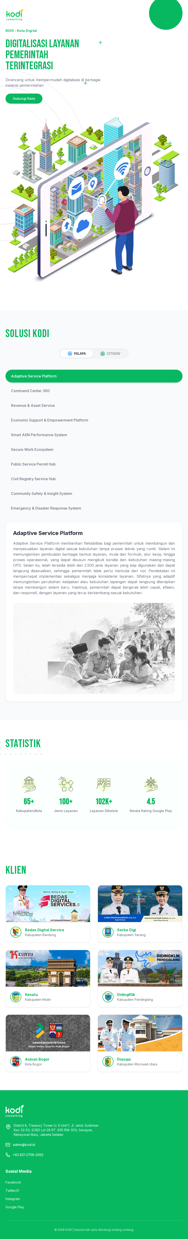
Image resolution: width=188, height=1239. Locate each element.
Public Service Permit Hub (33, 464)
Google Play (15, 1207)
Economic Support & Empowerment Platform (49, 420)
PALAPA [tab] (80, 353)
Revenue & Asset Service (33, 405)
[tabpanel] (94, 536)
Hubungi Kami (24, 98)
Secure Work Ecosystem (32, 449)
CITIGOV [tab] (113, 353)
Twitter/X (12, 1190)
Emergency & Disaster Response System (46, 508)
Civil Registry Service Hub (33, 479)
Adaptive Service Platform (34, 376)
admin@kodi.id (24, 1145)
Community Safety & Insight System (41, 493)
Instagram (13, 1199)
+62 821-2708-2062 (28, 1155)
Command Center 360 (30, 390)
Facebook (13, 1182)
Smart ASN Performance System (39, 434)
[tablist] (94, 354)
